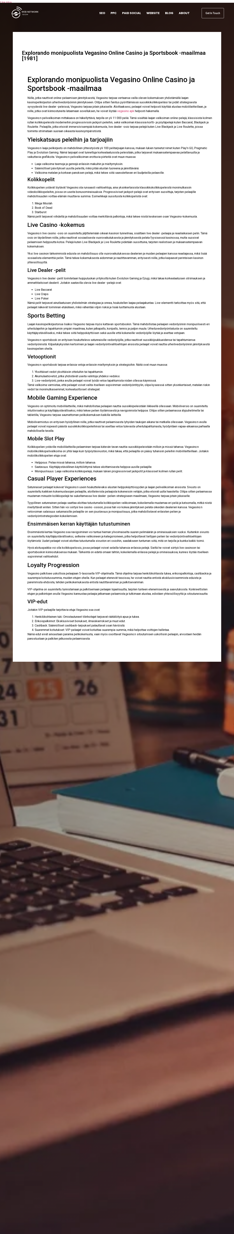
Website (153, 13)
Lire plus (6, 2)
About (184, 13)
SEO (102, 13)
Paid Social (131, 13)
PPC (114, 13)
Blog (169, 13)
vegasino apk (125, 111)
